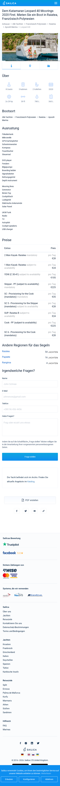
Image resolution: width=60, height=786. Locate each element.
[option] (30, 47)
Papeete (6, 357)
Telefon (5, 403)
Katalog (30, 481)
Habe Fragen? (8, 416)
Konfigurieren (29, 779)
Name (4, 378)
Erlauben (9, 779)
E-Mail (4, 391)
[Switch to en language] (29, 754)
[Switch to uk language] (37, 754)
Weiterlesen (46, 773)
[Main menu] (55, 3)
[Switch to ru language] (33, 754)
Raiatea (6, 351)
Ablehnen (49, 779)
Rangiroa (6, 362)
